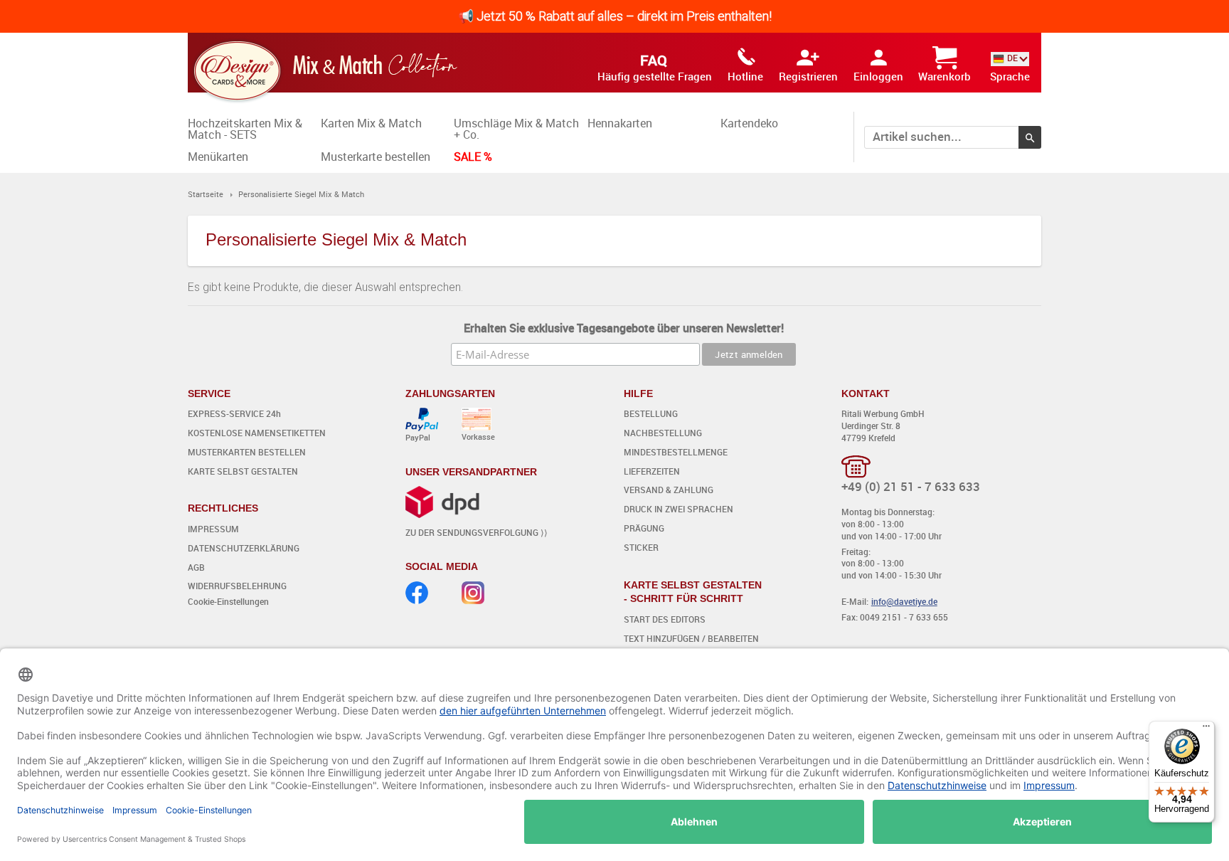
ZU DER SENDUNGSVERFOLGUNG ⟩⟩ (476, 532)
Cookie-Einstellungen (228, 601)
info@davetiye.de (904, 601)
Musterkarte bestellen (375, 156)
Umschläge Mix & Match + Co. (516, 128)
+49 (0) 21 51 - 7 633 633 (910, 486)
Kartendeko (749, 123)
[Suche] (1029, 137)
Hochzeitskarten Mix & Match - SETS (245, 128)
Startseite (205, 194)
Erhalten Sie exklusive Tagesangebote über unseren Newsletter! (624, 328)
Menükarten (218, 156)
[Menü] (1206, 729)
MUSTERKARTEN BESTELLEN (247, 452)
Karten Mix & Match (371, 123)
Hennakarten (619, 123)
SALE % (473, 156)
